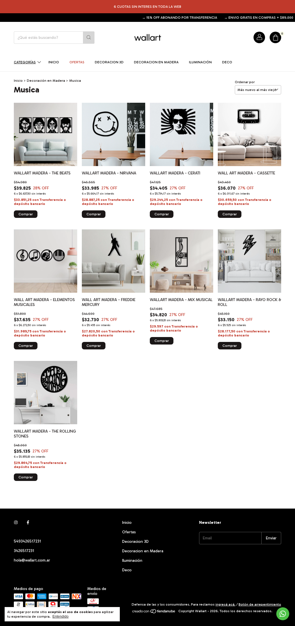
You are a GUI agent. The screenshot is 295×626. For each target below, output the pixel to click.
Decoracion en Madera (156, 62)
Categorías (25, 62)
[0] (275, 37)
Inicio (53, 62)
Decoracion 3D (109, 62)
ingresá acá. (225, 604)
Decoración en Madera (46, 81)
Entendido (60, 616)
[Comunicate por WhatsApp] (282, 613)
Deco (227, 62)
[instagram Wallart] (16, 522)
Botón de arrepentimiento (260, 604)
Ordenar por (245, 82)
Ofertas (76, 62)
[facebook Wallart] (28, 522)
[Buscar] (88, 37)
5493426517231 (27, 541)
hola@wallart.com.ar (32, 560)
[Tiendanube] (154, 612)
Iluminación (200, 62)
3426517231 (24, 550)
